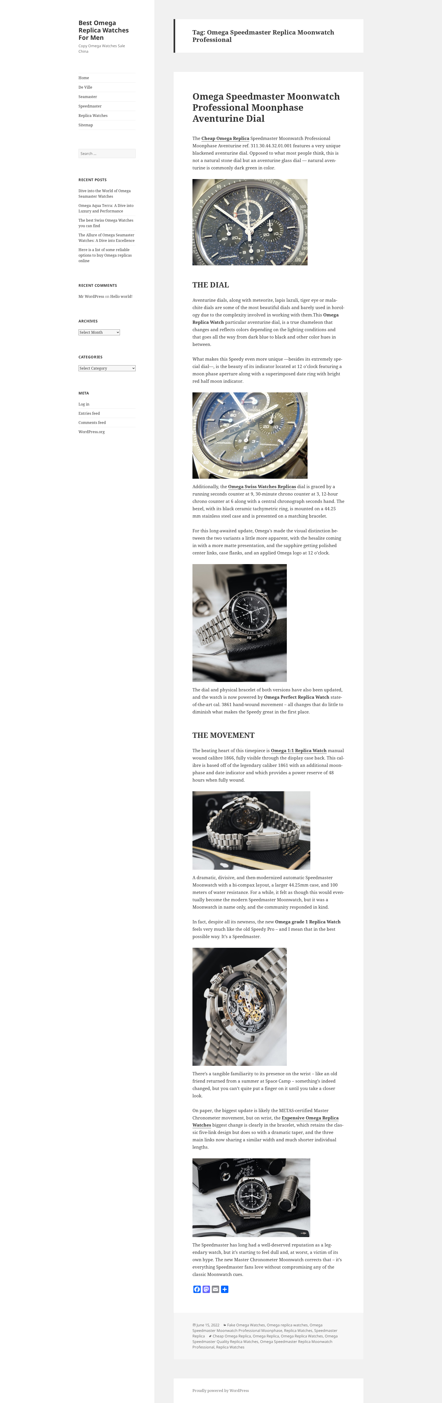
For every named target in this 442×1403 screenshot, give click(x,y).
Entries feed (89, 413)
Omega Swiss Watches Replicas (262, 487)
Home (84, 77)
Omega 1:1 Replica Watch (299, 751)
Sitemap (86, 125)
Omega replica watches (287, 1325)
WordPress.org (92, 431)
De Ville (85, 87)
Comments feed (92, 422)
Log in (84, 404)
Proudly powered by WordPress (220, 1390)
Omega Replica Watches (302, 1336)
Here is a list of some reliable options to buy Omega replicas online (105, 255)
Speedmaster (90, 106)
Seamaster (88, 96)
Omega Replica (266, 1336)
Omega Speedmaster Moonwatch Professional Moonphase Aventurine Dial (266, 107)
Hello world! (121, 296)
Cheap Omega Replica (225, 138)
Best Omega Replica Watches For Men (104, 30)
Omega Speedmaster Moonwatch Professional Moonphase (257, 1327)
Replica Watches (93, 115)
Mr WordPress (91, 296)
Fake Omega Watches (246, 1325)
